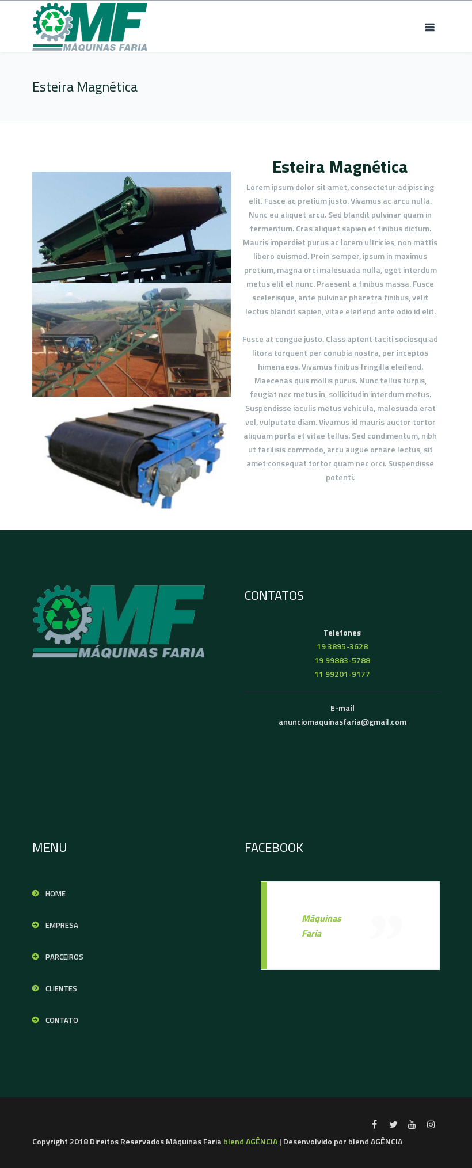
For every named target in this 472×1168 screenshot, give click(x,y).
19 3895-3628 (342, 646)
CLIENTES (61, 988)
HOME (55, 893)
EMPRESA (61, 925)
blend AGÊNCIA (250, 1141)
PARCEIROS (64, 956)
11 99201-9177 (342, 674)
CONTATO (61, 1020)
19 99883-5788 (342, 660)
